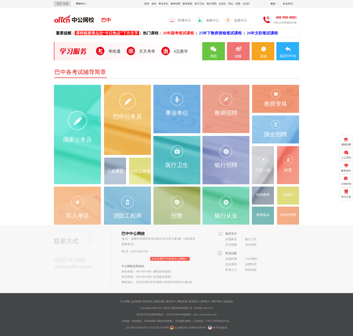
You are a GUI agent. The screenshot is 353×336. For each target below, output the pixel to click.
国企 (230, 3)
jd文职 (246, 3)
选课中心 (240, 20)
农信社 (222, 3)
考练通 (114, 51)
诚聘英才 (205, 301)
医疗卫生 (199, 3)
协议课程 (231, 264)
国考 (146, 3)
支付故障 (251, 244)
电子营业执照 (219, 327)
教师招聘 (175, 3)
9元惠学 (181, 51)
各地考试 (288, 3)
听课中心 (184, 20)
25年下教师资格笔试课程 (220, 33)
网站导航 (216, 301)
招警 (238, 3)
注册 (65, 3)
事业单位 (163, 3)
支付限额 (231, 244)
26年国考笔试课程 (178, 33)
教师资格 (187, 3)
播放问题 (159, 301)
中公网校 (125, 301)
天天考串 (147, 51)
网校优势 (182, 301)
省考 (153, 3)
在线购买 (231, 239)
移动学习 (171, 301)
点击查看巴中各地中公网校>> (170, 258)
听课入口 (231, 269)
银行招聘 (212, 3)
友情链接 (228, 301)
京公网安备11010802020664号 (190, 327)
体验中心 (212, 20)
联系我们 (194, 301)
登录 (59, 3)
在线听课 (231, 258)
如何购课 (136, 301)
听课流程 (251, 269)
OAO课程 (251, 258)
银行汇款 (251, 239)
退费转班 (251, 264)
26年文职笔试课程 (262, 33)
